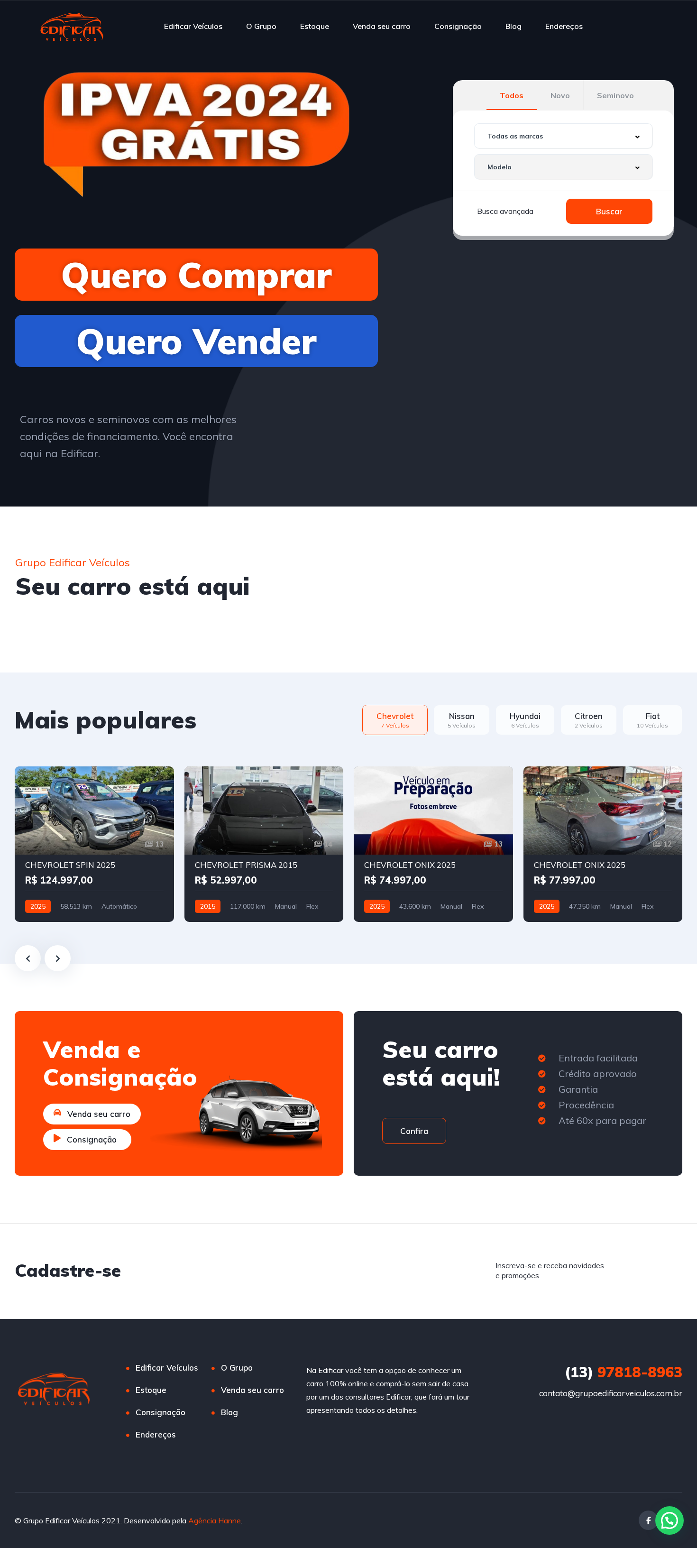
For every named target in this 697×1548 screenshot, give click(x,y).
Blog (513, 26)
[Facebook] (648, 1520)
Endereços (564, 26)
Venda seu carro (382, 26)
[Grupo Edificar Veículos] (71, 26)
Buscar (609, 211)
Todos (511, 95)
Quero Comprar (196, 274)
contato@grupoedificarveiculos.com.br (610, 1393)
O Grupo (261, 26)
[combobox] (563, 135)
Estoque (314, 26)
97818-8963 (623, 1372)
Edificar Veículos (193, 26)
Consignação (458, 26)
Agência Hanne (214, 1520)
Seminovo (615, 95)
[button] (669, 1520)
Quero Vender (196, 341)
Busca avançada (505, 211)
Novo (560, 95)
